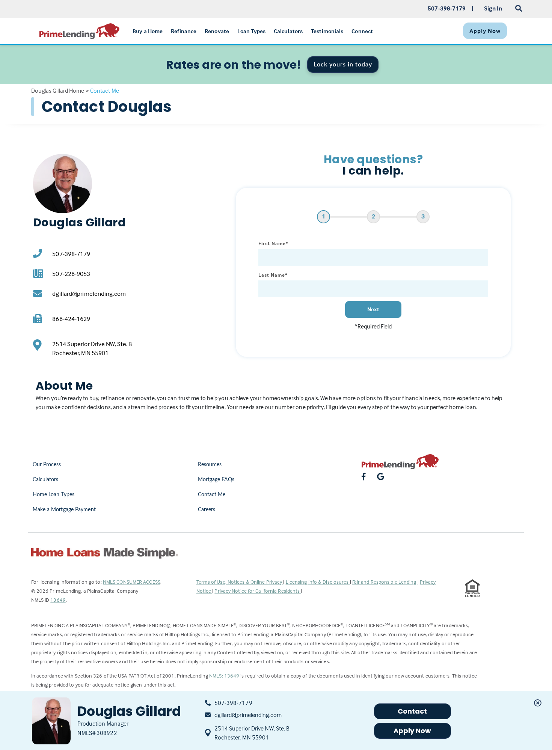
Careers (207, 509)
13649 (58, 599)
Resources (210, 464)
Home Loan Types (54, 494)
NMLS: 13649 (224, 675)
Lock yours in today (343, 65)
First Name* (273, 243)
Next (373, 309)
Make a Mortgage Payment (64, 509)
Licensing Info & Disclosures (318, 581)
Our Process (47, 464)
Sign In (493, 8)
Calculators (46, 479)
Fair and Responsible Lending (385, 581)
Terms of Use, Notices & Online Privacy (240, 581)
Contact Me (212, 494)
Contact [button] (412, 711)
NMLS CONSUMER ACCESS (131, 581)
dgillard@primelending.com (89, 294)
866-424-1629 (71, 319)
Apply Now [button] (412, 730)
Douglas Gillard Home (57, 90)
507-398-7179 (71, 254)
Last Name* (273, 275)
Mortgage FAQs (216, 479)
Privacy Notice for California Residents (257, 590)
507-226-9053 (71, 274)
